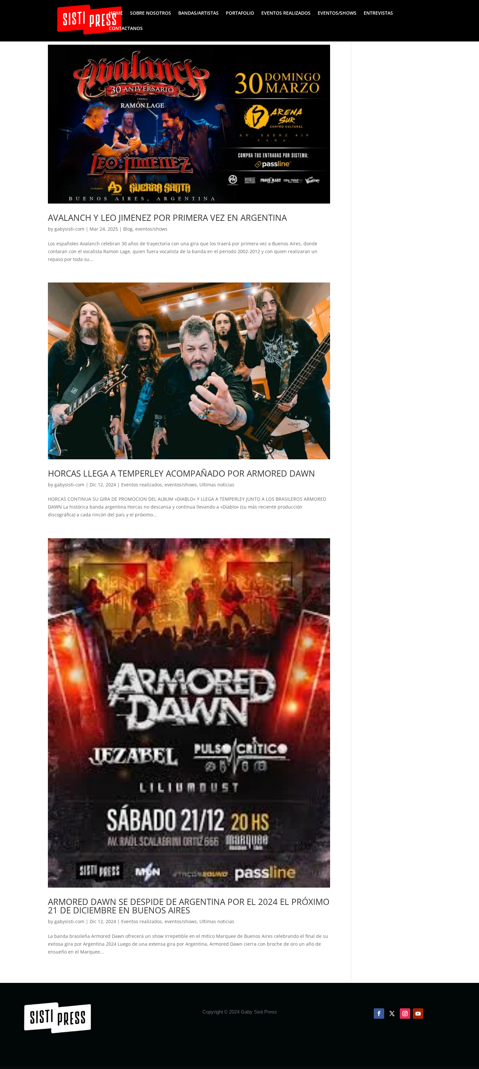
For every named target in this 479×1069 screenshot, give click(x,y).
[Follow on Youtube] (418, 1013)
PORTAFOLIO (240, 13)
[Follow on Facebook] (379, 1013)
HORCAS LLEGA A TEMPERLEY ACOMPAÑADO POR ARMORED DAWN (181, 473)
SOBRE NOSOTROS (150, 13)
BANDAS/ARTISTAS (198, 13)
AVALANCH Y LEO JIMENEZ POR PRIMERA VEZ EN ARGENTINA (167, 217)
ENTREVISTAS (378, 13)
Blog (128, 229)
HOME (116, 13)
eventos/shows (151, 229)
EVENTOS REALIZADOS (286, 13)
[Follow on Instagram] (405, 1013)
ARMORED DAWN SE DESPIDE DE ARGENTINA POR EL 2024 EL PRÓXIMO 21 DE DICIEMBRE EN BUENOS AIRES (188, 906)
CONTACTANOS (126, 28)
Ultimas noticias (216, 484)
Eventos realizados (141, 484)
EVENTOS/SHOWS (337, 13)
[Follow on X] (392, 1013)
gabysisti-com (69, 229)
